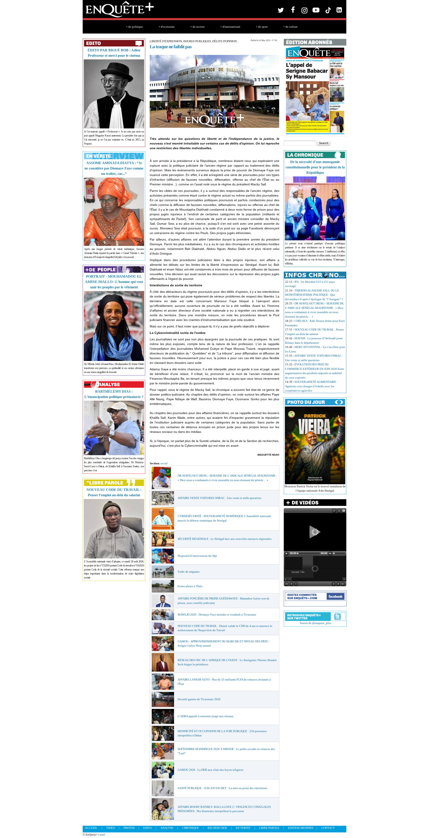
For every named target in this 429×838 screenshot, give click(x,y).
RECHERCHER (217, 828)
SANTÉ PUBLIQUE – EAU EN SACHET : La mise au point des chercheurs (222, 788)
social (164, 463)
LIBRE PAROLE (269, 828)
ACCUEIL (91, 828)
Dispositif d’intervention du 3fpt (197, 555)
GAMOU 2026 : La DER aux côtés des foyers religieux (211, 769)
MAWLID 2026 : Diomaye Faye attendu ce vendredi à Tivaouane (217, 614)
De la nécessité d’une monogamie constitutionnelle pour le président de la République (315, 167)
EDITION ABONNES (300, 828)
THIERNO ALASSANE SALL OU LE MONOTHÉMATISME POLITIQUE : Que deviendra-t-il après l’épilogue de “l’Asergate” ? (314, 295)
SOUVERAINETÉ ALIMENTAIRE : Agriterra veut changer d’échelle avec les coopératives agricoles (311, 386)
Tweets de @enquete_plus (315, 623)
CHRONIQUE (190, 828)
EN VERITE (243, 828)
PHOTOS (129, 828)
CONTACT (328, 828)
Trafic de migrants (189, 571)
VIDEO (110, 828)
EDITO (147, 828)
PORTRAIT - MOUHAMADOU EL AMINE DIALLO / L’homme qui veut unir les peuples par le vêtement (114, 281)
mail (102, 834)
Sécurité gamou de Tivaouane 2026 (199, 699)
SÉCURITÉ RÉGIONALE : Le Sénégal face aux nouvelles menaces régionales (224, 539)
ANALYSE (166, 828)
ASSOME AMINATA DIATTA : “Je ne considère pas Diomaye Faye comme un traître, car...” (113, 168)
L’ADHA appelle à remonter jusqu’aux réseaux (205, 716)
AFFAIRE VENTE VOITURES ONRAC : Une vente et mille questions (219, 498)
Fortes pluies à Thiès (190, 586)
